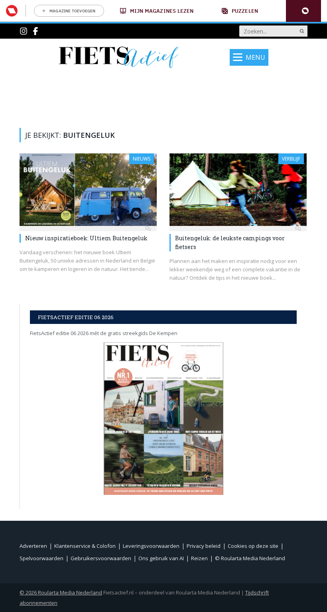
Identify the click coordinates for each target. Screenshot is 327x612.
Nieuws (141, 158)
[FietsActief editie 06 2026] (163, 418)
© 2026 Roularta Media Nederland (61, 592)
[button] (303, 11)
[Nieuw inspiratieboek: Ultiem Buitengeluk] (88, 189)
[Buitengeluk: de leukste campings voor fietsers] (238, 189)
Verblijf (291, 158)
